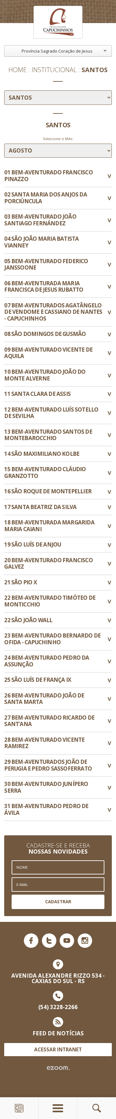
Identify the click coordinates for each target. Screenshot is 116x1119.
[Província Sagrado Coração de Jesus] (58, 22)
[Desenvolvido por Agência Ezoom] (58, 1068)
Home (17, 70)
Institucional (54, 70)
